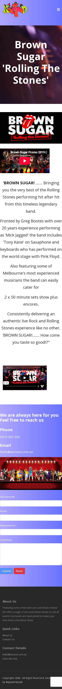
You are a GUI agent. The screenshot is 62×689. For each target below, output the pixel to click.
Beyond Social (14, 682)
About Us (7, 635)
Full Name (7, 496)
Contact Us (8, 639)
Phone (3, 511)
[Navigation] (58, 9)
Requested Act (8, 525)
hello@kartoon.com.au (16, 452)
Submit (6, 571)
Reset (19, 571)
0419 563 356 (9, 658)
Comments (6, 539)
